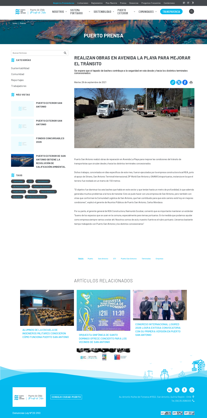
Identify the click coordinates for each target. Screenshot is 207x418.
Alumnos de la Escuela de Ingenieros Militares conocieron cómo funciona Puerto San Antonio (45, 333)
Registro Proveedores (63, 3)
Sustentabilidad (20, 68)
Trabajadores (18, 85)
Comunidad (17, 74)
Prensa (123, 3)
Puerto (32, 192)
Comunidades (146, 11)
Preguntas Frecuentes (151, 3)
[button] (183, 2)
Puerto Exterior (123, 11)
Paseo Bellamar (48, 192)
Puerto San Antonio (42, 186)
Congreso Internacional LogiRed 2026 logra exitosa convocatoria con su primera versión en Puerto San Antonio (157, 329)
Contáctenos (169, 3)
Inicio (15, 23)
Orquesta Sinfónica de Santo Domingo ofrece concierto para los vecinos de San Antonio (103, 338)
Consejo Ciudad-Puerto (66, 397)
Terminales (18, 181)
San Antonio (43, 181)
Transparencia (171, 11)
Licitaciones (82, 3)
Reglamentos (97, 3)
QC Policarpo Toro (20, 186)
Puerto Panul (18, 192)
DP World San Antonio (36, 197)
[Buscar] (65, 53)
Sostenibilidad (102, 11)
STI (30, 181)
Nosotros (58, 11)
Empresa (17, 197)
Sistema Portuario (76, 11)
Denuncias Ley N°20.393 (26, 413)
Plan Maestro (111, 3)
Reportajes (17, 80)
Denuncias (134, 3)
